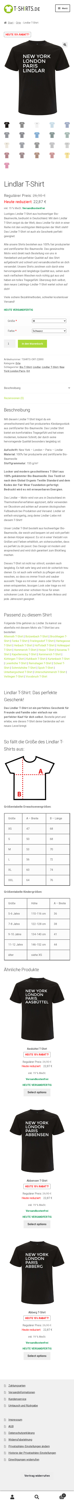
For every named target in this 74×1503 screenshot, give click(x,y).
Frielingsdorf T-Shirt (42, 641)
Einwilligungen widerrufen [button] (23, 1459)
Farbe (11, 331)
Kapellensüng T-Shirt (24, 654)
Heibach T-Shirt (23, 645)
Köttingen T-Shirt (14, 658)
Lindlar (37, 367)
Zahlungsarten (16, 1385)
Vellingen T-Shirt (14, 676)
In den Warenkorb (32, 343)
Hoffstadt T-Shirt (44, 645)
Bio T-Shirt (26, 367)
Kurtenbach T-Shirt (59, 658)
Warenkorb (57, 1494)
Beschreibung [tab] (12, 388)
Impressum (15, 1419)
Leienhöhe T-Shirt (16, 663)
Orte (18, 22)
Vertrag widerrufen (37, 1475)
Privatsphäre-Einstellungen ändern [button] (29, 1446)
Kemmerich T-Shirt (50, 654)
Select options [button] (37, 1092)
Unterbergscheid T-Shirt (18, 672)
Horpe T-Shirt (46, 650)
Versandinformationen (21, 1392)
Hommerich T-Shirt (25, 650)
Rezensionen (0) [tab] (14, 398)
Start (10, 22)
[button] (65, 44)
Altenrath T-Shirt (13, 636)
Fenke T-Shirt (20, 641)
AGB (11, 1426)
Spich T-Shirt (45, 667)
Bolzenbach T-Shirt (36, 636)
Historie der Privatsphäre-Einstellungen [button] (32, 1453)
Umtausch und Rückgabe (23, 1405)
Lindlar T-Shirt (50, 367)
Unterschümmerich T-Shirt (50, 672)
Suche (37, 1497)
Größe (11, 321)
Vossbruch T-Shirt (36, 676)
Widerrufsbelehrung (20, 1439)
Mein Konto (12, 1497)
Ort (28, 371)
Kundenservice (17, 1399)
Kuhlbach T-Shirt (35, 658)
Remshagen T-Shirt (40, 663)
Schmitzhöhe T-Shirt (24, 667)
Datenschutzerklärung (21, 1433)
